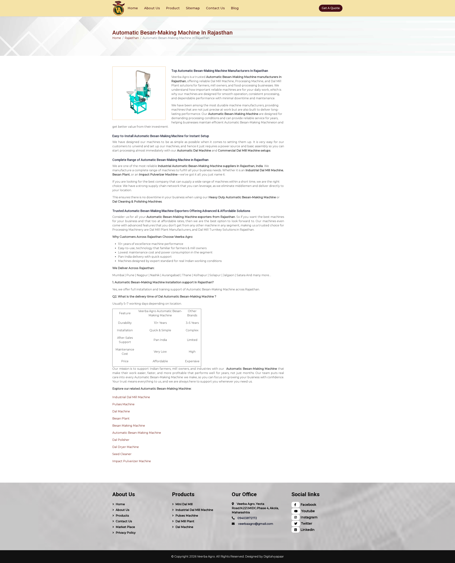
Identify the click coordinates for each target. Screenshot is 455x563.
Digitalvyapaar (274, 556)
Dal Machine (121, 411)
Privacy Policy (126, 532)
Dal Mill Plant (184, 521)
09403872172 (247, 518)
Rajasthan (132, 38)
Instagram (308, 517)
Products (122, 515)
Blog (235, 8)
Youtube (307, 511)
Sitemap (193, 8)
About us (122, 510)
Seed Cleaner (122, 454)
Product (173, 8)
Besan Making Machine (128, 425)
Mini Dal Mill (184, 504)
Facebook (308, 504)
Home (133, 8)
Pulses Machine (123, 404)
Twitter (306, 523)
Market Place (125, 527)
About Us (152, 8)
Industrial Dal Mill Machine (131, 397)
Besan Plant (121, 418)
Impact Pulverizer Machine (131, 461)
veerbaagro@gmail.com (255, 523)
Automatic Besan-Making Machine (136, 432)
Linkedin (307, 530)
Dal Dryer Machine (125, 447)
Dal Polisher (120, 440)
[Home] (118, 8)
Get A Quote (331, 8)
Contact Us (215, 8)
